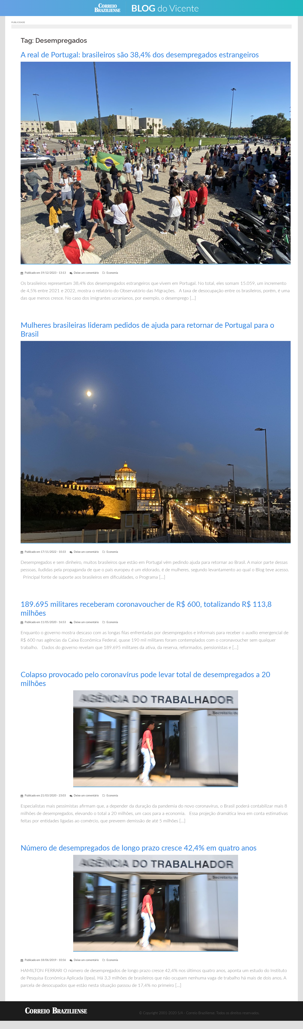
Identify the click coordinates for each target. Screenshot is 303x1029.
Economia (112, 273)
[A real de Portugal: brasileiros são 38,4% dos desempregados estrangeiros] (156, 163)
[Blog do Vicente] (168, 7)
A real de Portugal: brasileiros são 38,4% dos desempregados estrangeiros (140, 55)
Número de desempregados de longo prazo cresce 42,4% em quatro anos (139, 848)
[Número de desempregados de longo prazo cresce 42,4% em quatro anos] (155, 903)
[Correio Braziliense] (110, 7)
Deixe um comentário (86, 273)
